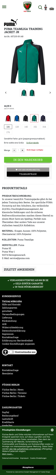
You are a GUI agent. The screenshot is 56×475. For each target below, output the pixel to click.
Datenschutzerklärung (13, 330)
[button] (4, 7)
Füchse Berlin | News (13, 389)
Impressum (8, 334)
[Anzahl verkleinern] (14, 150)
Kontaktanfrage (10, 337)
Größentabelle (32, 143)
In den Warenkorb (28, 160)
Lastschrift (7, 419)
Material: (8, 231)
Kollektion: (9, 240)
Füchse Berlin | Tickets (13, 396)
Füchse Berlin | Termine (14, 393)
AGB (4, 324)
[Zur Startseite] (27, 6)
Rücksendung (9, 320)
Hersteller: (10, 245)
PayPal (5, 412)
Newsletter (7, 373)
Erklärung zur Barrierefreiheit (17, 340)
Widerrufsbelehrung (12, 327)
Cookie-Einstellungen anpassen (18, 343)
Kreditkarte (8, 422)
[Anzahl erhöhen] (22, 150)
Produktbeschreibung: (17, 196)
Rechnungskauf (10, 415)
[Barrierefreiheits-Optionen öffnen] (5, 352)
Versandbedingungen (13, 314)
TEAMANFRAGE (28, 174)
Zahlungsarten (9, 307)
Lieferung (7, 317)
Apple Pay (7, 425)
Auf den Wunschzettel (29, 169)
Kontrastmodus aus (25, 352)
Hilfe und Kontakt (11, 304)
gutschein (7, 311)
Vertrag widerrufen (12, 301)
